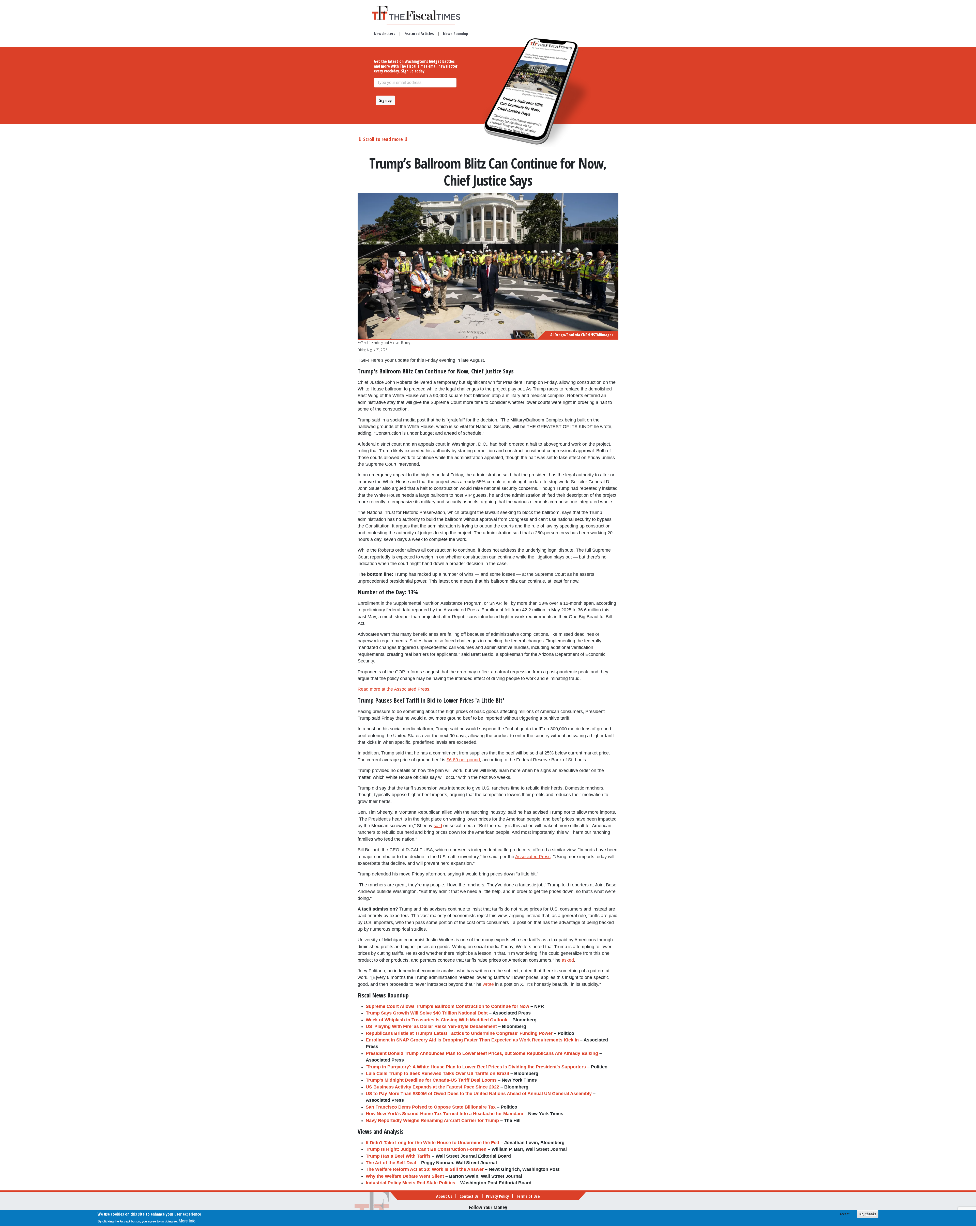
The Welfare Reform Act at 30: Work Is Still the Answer (425, 1169)
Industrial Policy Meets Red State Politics (410, 1182)
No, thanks (867, 1214)
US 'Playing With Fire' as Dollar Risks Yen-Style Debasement (431, 1026)
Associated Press (533, 856)
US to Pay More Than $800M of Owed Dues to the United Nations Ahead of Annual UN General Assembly (479, 1093)
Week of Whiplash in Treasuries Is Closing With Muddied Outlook (436, 1019)
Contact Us (469, 1196)
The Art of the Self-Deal (391, 1162)
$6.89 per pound (463, 759)
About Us (444, 1196)
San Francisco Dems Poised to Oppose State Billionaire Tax (431, 1107)
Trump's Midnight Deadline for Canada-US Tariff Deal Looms (431, 1080)
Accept (845, 1214)
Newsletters (384, 33)
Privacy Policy (497, 1196)
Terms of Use (528, 1196)
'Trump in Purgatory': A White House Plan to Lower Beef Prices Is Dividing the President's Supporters (476, 1066)
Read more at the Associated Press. (394, 689)
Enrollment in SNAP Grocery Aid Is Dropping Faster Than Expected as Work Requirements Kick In (472, 1039)
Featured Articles (419, 33)
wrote (488, 984)
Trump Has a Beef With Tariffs (398, 1156)
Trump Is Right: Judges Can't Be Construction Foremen (426, 1149)
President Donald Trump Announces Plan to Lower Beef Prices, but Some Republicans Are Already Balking (482, 1053)
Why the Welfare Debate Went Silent (405, 1176)
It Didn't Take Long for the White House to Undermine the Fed (432, 1142)
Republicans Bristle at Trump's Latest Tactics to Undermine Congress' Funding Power (459, 1033)
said (438, 825)
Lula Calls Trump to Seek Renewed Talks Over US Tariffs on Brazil (437, 1073)
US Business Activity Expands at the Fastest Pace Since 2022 (432, 1086)
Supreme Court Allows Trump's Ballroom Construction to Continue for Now (447, 1006)
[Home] (421, 13)
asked (568, 960)
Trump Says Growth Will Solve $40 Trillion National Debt (427, 1013)
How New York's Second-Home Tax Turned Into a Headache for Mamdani (444, 1113)
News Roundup (455, 33)
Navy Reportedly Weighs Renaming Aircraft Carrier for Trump (432, 1120)
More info (187, 1221)
